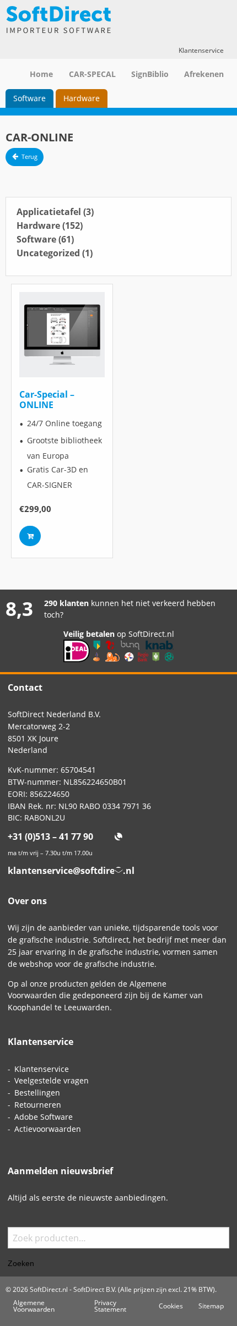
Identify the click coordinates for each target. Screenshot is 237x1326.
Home (41, 74)
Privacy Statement (110, 1305)
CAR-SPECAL (92, 74)
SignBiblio (150, 74)
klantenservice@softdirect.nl (71, 871)
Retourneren (37, 1104)
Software (29, 98)
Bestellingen (37, 1092)
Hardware (81, 98)
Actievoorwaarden (47, 1129)
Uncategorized (55, 253)
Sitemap (211, 1305)
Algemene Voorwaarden (34, 1305)
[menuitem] (29, 98)
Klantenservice (201, 50)
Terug (29, 157)
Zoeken (21, 1263)
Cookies (171, 1305)
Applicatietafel (55, 212)
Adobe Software (43, 1117)
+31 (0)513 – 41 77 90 (50, 836)
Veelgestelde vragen (51, 1080)
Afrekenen (204, 74)
